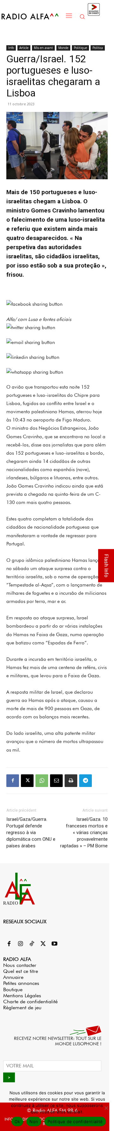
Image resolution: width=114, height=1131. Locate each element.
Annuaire (13, 977)
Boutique (12, 990)
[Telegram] (85, 780)
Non (33, 1121)
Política (97, 48)
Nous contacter (19, 965)
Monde (63, 48)
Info (11, 48)
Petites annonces (21, 983)
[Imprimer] (71, 780)
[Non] (106, 1108)
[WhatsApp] (41, 780)
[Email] (56, 780)
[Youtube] (54, 944)
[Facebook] (12, 780)
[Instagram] (20, 944)
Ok (17, 1121)
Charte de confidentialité (30, 1002)
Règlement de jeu (22, 1008)
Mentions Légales (22, 996)
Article (23, 48)
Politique (80, 48)
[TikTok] (31, 944)
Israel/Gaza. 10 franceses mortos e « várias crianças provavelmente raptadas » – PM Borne (84, 832)
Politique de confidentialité (75, 1121)
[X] (27, 780)
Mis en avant (43, 48)
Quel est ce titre (20, 971)
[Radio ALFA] (32, 16)
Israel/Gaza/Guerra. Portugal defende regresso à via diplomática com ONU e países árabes (30, 832)
